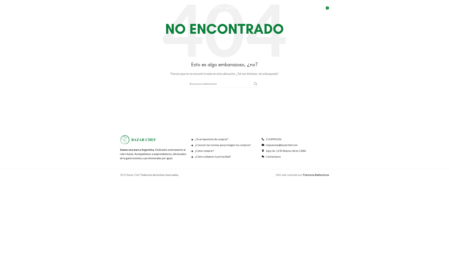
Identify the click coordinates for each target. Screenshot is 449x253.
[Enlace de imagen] (138, 139)
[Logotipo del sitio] (137, 7)
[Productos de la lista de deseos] (315, 7)
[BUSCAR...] (256, 84)
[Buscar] (308, 7)
